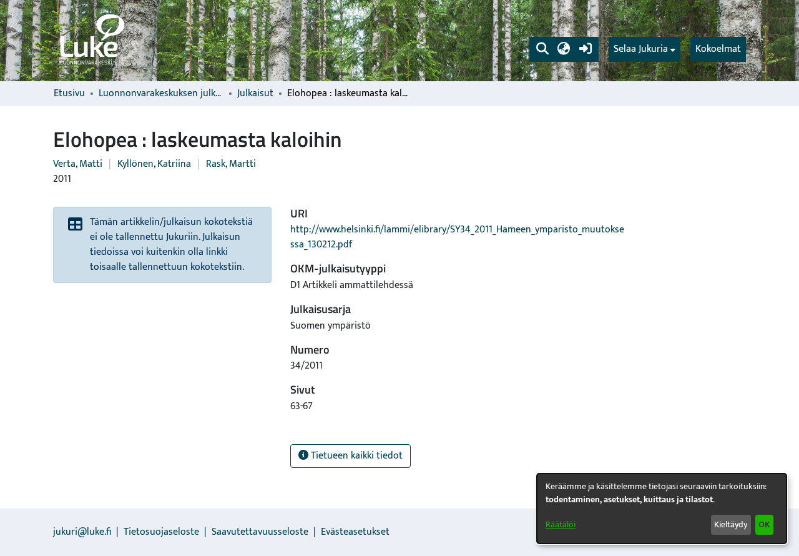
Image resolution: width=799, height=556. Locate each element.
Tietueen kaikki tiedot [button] (355, 455)
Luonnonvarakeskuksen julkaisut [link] (161, 93)
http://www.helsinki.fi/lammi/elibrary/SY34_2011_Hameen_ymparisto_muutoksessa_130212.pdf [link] (457, 237)
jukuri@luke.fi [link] (82, 532)
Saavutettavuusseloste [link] (260, 532)
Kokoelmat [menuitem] (718, 49)
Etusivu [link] (69, 93)
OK (764, 524)
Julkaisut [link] (255, 93)
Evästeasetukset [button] (355, 532)
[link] (91, 40)
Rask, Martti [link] (231, 164)
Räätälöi (561, 524)
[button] (542, 49)
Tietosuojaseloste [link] (161, 532)
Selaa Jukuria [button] (641, 49)
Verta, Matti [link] (77, 164)
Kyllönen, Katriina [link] (154, 164)
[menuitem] (644, 49)
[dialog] (662, 509)
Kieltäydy (730, 524)
